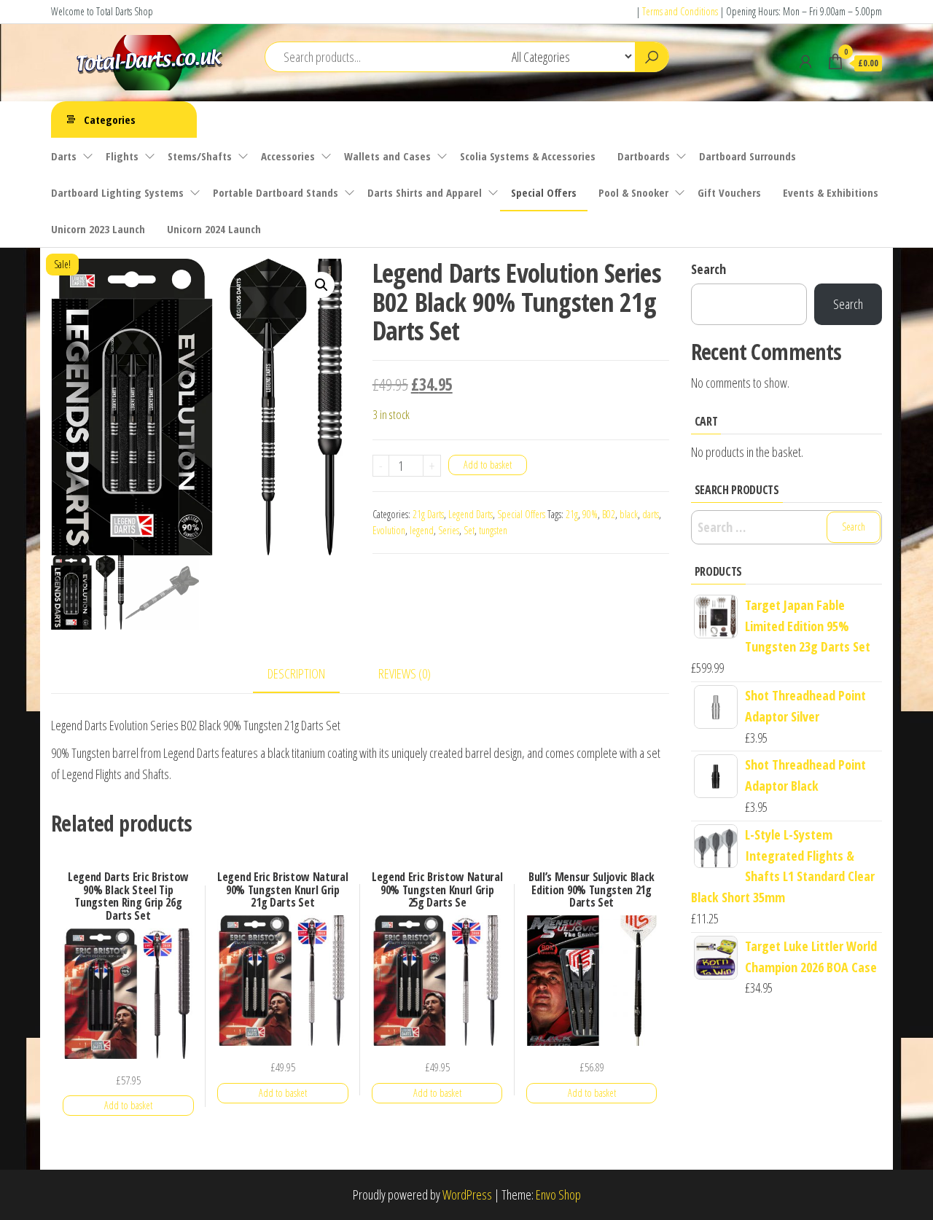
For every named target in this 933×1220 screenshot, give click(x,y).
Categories (110, 119)
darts (650, 514)
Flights (122, 156)
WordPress (467, 1194)
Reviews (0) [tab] (404, 673)
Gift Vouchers (729, 192)
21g (572, 514)
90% (590, 514)
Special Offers (544, 192)
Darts (64, 156)
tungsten (493, 530)
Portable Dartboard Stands (275, 192)
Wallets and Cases (387, 156)
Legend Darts (470, 514)
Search (708, 269)
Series (448, 530)
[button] (321, 285)
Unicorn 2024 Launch (214, 229)
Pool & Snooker (633, 192)
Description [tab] (296, 673)
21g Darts (428, 514)
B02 (608, 514)
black (629, 514)
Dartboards (643, 156)
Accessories (288, 156)
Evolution (388, 530)
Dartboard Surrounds (747, 156)
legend (422, 530)
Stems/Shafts (200, 156)
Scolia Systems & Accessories (528, 156)
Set (469, 530)
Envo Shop (558, 1194)
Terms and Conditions (680, 11)
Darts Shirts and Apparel (424, 192)
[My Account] (805, 61)
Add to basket (488, 465)
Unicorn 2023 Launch (98, 229)
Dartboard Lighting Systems (117, 192)
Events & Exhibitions (830, 192)
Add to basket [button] (128, 1105)
